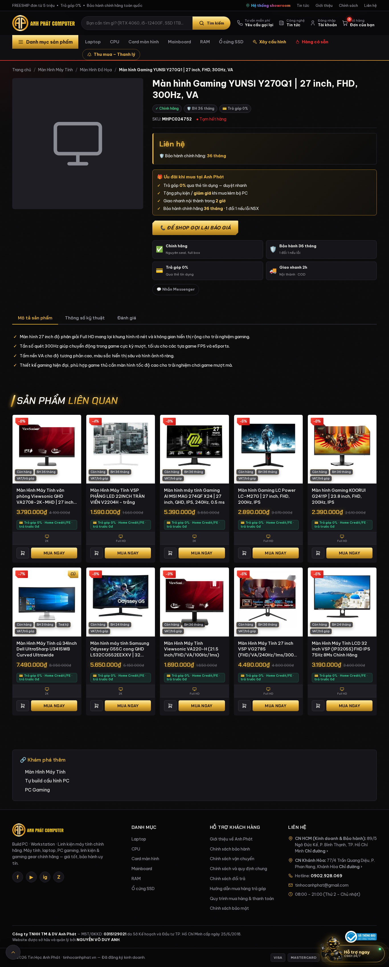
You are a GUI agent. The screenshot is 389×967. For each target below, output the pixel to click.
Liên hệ (370, 5)
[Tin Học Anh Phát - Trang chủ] (44, 23)
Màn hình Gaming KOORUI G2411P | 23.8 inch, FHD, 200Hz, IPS (339, 496)
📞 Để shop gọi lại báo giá (195, 227)
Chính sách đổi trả (227, 878)
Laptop (93, 41)
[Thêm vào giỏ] (23, 553)
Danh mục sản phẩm (49, 42)
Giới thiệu (324, 5)
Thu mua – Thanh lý (114, 54)
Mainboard (179, 41)
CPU (114, 41)
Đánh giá (126, 318)
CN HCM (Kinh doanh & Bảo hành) (330, 838)
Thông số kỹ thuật (85, 318)
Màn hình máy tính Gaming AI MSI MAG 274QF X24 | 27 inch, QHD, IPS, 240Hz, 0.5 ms (194, 496)
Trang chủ (21, 69)
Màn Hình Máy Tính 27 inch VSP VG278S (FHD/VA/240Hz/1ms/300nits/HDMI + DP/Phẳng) (268, 649)
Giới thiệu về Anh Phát (231, 839)
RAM (205, 41)
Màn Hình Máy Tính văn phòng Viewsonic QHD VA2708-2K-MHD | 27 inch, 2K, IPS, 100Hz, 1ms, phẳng (46, 496)
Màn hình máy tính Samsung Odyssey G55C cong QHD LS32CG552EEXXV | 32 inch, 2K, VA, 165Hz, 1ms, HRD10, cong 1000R (119, 649)
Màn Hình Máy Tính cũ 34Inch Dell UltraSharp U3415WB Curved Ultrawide (47, 649)
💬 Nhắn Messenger (176, 289)
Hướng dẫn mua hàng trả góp (238, 888)
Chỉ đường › (316, 851)
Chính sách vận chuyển (232, 858)
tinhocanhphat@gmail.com (322, 885)
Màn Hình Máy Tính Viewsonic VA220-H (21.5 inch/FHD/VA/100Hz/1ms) (191, 649)
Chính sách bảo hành (230, 849)
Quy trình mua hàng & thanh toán (242, 898)
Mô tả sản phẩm (35, 318)
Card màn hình (143, 41)
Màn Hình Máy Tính (55, 69)
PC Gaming (37, 790)
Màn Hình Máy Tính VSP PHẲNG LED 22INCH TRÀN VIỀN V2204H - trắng (117, 496)
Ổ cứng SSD (231, 41)
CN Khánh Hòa (310, 860)
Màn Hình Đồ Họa (96, 69)
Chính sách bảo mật (229, 908)
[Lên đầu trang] (13, 952)
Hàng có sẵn (315, 41)
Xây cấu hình (272, 41)
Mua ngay (54, 553)
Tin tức (303, 5)
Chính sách (348, 5)
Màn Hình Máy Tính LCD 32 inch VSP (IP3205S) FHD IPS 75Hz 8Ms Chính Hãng (341, 649)
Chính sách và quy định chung (238, 868)
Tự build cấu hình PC (47, 781)
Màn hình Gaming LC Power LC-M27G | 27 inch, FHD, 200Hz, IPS (267, 496)
